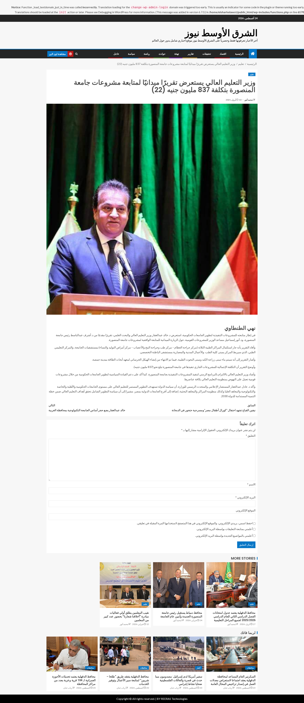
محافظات (250, 668)
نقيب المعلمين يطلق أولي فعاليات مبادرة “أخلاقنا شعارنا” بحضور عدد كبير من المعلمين (126, 616)
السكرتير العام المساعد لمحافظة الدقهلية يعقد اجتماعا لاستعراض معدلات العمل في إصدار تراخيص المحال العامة (232, 680)
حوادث (162, 54)
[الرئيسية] (253, 53)
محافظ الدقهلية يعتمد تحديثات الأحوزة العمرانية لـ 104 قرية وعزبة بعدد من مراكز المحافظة (74, 680)
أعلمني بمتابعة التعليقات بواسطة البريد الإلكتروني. (224, 529)
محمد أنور (248, 99)
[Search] (76, 53)
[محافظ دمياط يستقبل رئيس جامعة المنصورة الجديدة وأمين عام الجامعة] (178, 585)
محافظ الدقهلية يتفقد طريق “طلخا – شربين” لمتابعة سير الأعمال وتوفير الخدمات (128, 680)
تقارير (191, 54)
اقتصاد (223, 54)
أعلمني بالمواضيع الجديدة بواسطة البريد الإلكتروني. (224, 535)
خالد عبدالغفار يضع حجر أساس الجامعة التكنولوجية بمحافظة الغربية (87, 407)
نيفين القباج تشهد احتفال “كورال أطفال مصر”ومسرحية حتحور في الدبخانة (213, 407)
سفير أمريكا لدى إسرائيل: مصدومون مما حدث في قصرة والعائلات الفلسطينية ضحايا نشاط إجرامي (178, 680)
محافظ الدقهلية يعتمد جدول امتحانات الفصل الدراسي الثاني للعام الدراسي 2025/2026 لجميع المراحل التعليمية (234, 616)
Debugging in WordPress (113, 12)
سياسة (131, 54)
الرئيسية (239, 54)
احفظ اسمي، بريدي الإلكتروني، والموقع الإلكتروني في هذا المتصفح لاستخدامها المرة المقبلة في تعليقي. (195, 523)
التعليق (250, 435)
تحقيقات (206, 54)
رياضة (147, 54)
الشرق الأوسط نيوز (221, 33)
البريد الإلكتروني (245, 497)
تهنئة (176, 54)
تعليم (252, 74)
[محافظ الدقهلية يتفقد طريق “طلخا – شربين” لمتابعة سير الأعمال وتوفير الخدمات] (125, 654)
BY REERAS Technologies (172, 698)
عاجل (116, 54)
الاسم (251, 484)
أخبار (198, 668)
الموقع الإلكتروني (245, 510)
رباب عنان (227, 687)
